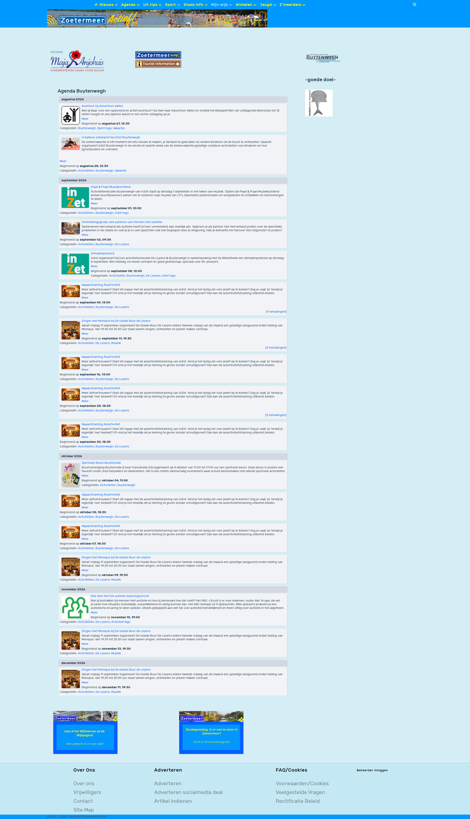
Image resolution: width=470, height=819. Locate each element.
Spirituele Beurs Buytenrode (101, 463)
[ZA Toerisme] (158, 59)
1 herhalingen (276, 312)
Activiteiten (86, 170)
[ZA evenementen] (211, 732)
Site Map (83, 810)
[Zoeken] (414, 4)
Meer (85, 119)
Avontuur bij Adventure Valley (102, 106)
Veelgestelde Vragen (300, 792)
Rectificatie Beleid (298, 801)
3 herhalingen (275, 348)
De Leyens (122, 244)
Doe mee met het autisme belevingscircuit (120, 596)
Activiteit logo (120, 622)
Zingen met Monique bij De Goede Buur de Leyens (116, 321)
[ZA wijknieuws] (85, 732)
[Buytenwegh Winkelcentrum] (323, 58)
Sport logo (104, 128)
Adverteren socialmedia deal (188, 792)
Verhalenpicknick (102, 253)
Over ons (83, 784)
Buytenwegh (87, 128)
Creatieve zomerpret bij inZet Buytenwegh (111, 137)
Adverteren (168, 784)
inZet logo (122, 213)
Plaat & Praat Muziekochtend (111, 187)
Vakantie (119, 128)
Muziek (116, 343)
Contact (83, 801)
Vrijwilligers (87, 792)
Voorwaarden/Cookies (302, 784)
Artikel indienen (173, 801)
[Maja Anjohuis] (77, 61)
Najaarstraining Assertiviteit (101, 285)
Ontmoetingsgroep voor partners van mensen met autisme (122, 222)
